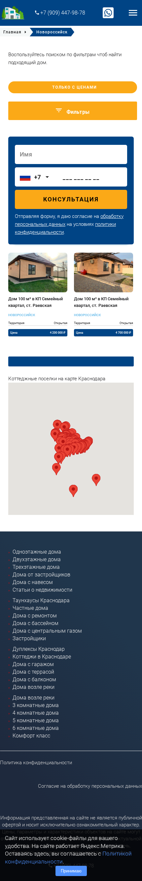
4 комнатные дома (36, 713)
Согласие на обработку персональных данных (90, 786)
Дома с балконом (34, 679)
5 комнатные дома (36, 720)
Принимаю (71, 870)
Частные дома (30, 608)
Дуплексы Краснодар (39, 649)
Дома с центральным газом (47, 631)
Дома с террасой (33, 672)
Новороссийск (21, 315)
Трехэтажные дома (36, 567)
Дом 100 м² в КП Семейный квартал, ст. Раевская (35, 302)
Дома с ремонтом (35, 615)
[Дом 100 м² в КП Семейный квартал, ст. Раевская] (37, 272)
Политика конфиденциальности (36, 763)
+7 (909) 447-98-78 (62, 13)
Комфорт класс (31, 736)
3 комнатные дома (36, 705)
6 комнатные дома (36, 728)
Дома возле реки (33, 687)
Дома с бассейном (35, 623)
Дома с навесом (33, 582)
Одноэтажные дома (37, 552)
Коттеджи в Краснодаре (42, 656)
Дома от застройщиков (41, 574)
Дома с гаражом (33, 664)
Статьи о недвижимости (42, 590)
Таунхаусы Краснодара (41, 600)
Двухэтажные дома (37, 559)
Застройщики (29, 638)
